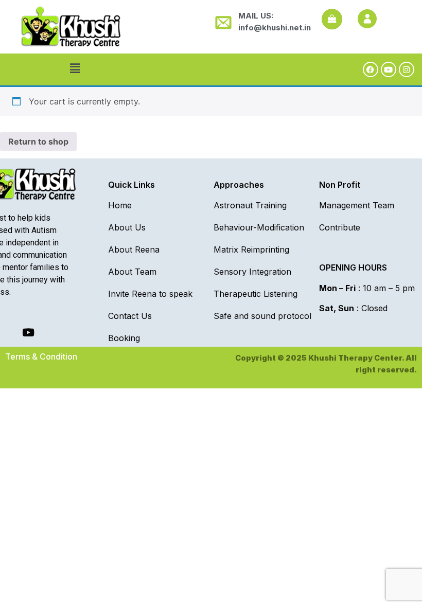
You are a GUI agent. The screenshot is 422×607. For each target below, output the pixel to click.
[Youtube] (388, 69)
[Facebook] (370, 69)
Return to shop (38, 141)
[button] (74, 68)
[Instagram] (406, 69)
